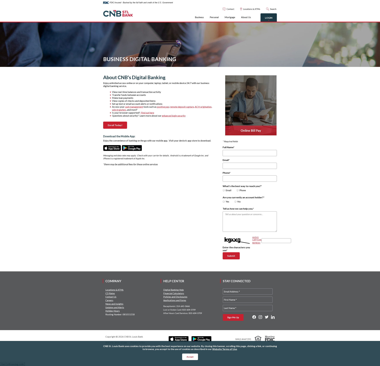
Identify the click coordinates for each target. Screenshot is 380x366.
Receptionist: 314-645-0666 (176, 306)
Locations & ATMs (114, 289)
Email (226, 160)
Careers (109, 300)
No (239, 201)
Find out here (147, 112)
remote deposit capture (182, 106)
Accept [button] (190, 356)
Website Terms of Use (224, 349)
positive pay (163, 106)
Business (199, 17)
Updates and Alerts (114, 307)
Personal (214, 17)
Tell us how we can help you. (238, 208)
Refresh (256, 243)
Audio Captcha (256, 238)
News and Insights (114, 304)
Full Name (228, 147)
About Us (246, 17)
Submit (233, 255)
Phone (227, 172)
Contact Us (110, 296)
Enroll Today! (117, 125)
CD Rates (110, 293)
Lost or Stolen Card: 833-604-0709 (179, 309)
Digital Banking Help (173, 289)
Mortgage (230, 17)
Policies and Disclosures (175, 296)
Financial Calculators (173, 293)
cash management (134, 106)
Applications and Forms (174, 300)
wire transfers (119, 109)
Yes (227, 201)
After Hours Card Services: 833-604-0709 (182, 313)
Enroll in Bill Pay (242, 103)
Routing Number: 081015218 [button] (120, 314)
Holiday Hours (112, 310)
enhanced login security (174, 115)
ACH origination (203, 106)
